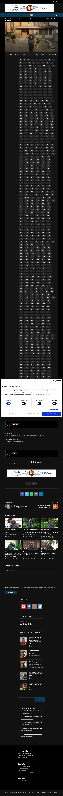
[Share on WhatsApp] (31, 494)
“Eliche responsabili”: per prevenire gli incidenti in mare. (36, 674)
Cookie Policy (21, 783)
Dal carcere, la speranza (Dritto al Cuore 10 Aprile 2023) (48, 553)
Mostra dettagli (54, 409)
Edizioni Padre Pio (22, 757)
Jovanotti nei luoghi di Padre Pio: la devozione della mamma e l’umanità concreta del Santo (35, 640)
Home (6, 18)
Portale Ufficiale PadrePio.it (25, 753)
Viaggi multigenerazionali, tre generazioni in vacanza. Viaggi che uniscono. (35, 664)
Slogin (7, 794)
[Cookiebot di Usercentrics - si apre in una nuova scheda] (54, 381)
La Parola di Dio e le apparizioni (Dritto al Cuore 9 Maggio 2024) (13, 531)
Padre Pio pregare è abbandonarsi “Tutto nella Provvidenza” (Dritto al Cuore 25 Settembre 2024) (13, 554)
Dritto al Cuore (21, 18)
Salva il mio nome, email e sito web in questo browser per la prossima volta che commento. (31, 587)
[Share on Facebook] (22, 494)
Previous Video (9, 502)
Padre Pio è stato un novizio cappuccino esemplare (44, 506)
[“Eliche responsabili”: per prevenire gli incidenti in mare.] (23, 676)
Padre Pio (15, 424)
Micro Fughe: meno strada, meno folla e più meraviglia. (35, 652)
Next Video (55, 502)
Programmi (12, 18)
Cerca (19, 696)
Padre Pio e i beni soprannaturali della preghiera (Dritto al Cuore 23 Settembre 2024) (49, 532)
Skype (31, 772)
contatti (24, 770)
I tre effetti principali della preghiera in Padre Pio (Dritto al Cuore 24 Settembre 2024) (31, 531)
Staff (7, 534)
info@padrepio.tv (25, 766)
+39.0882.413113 (24, 768)
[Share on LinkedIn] (41, 494)
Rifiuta (11, 414)
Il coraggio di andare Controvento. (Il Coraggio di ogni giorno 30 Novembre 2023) (20, 506)
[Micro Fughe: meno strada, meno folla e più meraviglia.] (23, 654)
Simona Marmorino (35, 645)
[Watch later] (53, 1)
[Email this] (36, 494)
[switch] (24, 403)
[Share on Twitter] (27, 494)
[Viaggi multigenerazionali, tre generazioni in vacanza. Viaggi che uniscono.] (23, 665)
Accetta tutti (51, 414)
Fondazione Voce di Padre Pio (25, 755)
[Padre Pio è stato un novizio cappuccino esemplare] (55, 506)
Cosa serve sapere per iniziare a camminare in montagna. (35, 684)
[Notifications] (56, 1)
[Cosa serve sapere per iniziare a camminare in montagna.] (23, 686)
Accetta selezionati (31, 414)
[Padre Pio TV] (31, 15)
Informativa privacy (23, 781)
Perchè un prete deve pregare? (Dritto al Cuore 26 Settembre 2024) (31, 553)
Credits (20, 784)
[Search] (56, 15)
